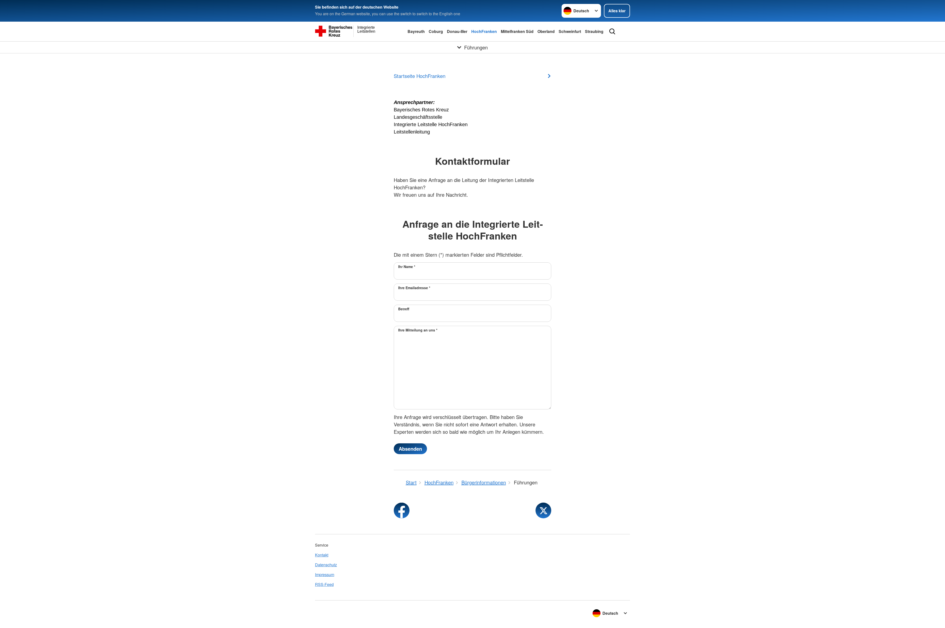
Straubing (594, 31)
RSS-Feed (324, 584)
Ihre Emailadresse (414, 287)
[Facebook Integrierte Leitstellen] (402, 510)
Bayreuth (416, 31)
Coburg (436, 31)
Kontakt (321, 555)
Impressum (324, 574)
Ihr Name (406, 266)
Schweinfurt (570, 31)
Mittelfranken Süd (517, 31)
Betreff (403, 308)
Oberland (546, 31)
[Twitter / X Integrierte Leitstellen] (543, 510)
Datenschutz (326, 565)
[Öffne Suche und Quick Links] (612, 31)
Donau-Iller (457, 31)
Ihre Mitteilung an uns (417, 330)
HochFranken (484, 31)
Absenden (410, 448)
